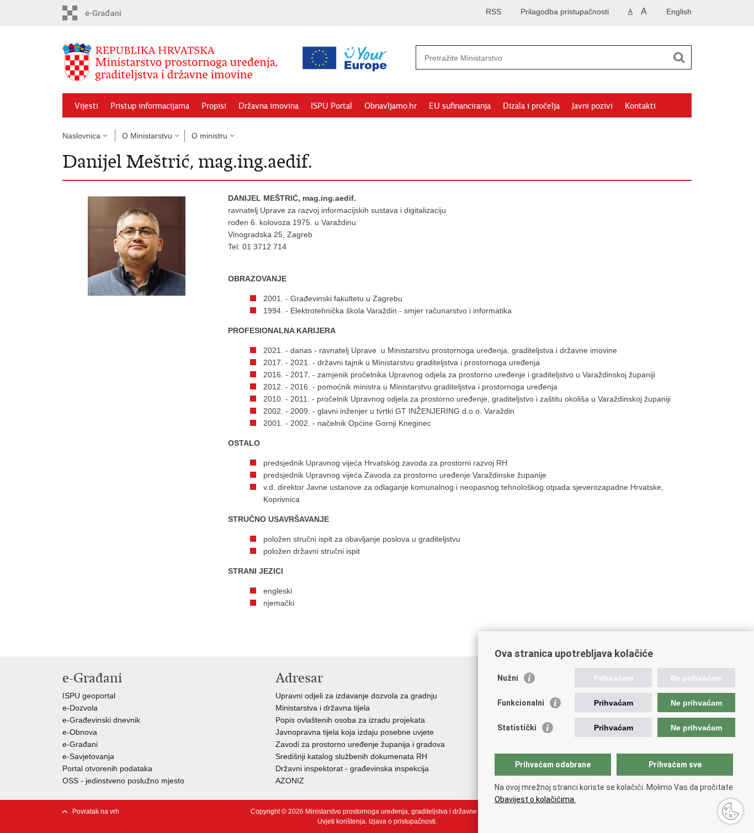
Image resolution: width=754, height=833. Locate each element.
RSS (493, 11)
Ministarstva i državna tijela (322, 707)
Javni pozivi (592, 106)
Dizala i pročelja (531, 106)
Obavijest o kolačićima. (535, 799)
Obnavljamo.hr (390, 106)
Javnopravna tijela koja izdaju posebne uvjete (354, 732)
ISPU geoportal (88, 695)
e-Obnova (79, 732)
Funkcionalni (520, 702)
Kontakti (640, 106)
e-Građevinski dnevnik (101, 719)
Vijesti (86, 106)
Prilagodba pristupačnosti (565, 11)
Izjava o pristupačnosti (402, 821)
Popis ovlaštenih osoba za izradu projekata (350, 719)
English (679, 11)
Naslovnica (81, 135)
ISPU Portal (331, 106)
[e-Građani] (109, 13)
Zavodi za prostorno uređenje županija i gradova (360, 744)
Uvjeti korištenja (341, 821)
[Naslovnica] (172, 62)
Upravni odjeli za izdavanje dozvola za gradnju (356, 695)
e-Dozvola (80, 707)
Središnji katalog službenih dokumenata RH (351, 756)
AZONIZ (289, 780)
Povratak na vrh (95, 811)
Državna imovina (268, 106)
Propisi (213, 106)
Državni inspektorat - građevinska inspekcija (352, 768)
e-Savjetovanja (88, 756)
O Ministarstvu (147, 135)
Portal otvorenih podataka (107, 768)
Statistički (517, 727)
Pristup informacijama (149, 106)
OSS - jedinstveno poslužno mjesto (123, 780)
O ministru (209, 135)
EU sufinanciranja (460, 106)
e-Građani (80, 744)
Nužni (507, 678)
